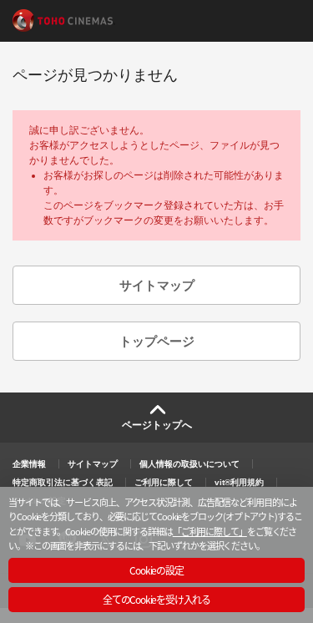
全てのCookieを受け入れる (156, 599)
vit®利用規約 (239, 482)
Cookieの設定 (156, 570)
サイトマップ (156, 285)
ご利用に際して (163, 482)
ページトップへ (157, 425)
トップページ (156, 341)
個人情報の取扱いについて (189, 464)
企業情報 (29, 464)
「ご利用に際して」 (210, 531)
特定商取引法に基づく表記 (63, 482)
